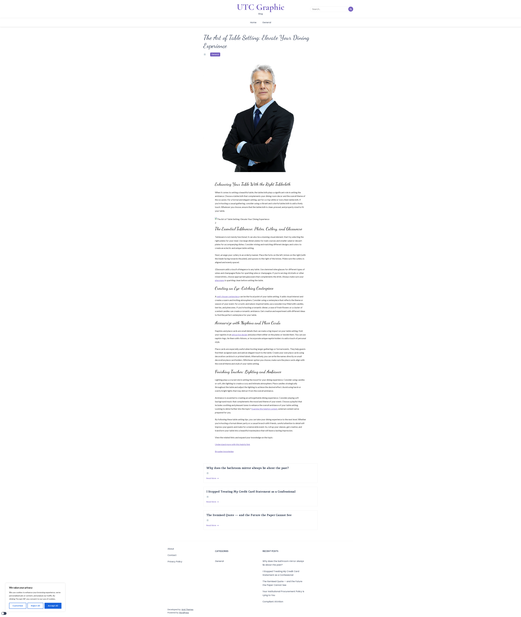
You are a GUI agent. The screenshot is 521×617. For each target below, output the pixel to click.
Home (253, 22)
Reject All (35, 605)
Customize (17, 605)
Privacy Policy (175, 561)
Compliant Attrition (273, 601)
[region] (35, 597)
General (266, 22)
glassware (219, 280)
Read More (211, 478)
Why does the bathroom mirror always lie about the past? (247, 468)
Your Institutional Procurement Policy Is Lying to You (283, 593)
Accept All (53, 605)
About (171, 548)
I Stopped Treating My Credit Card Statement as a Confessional (250, 491)
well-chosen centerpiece (228, 296)
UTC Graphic (260, 7)
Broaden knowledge (224, 451)
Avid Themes (187, 609)
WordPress (184, 612)
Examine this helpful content (264, 408)
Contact (172, 555)
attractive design (239, 334)
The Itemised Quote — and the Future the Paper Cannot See (249, 515)
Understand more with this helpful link (232, 444)
